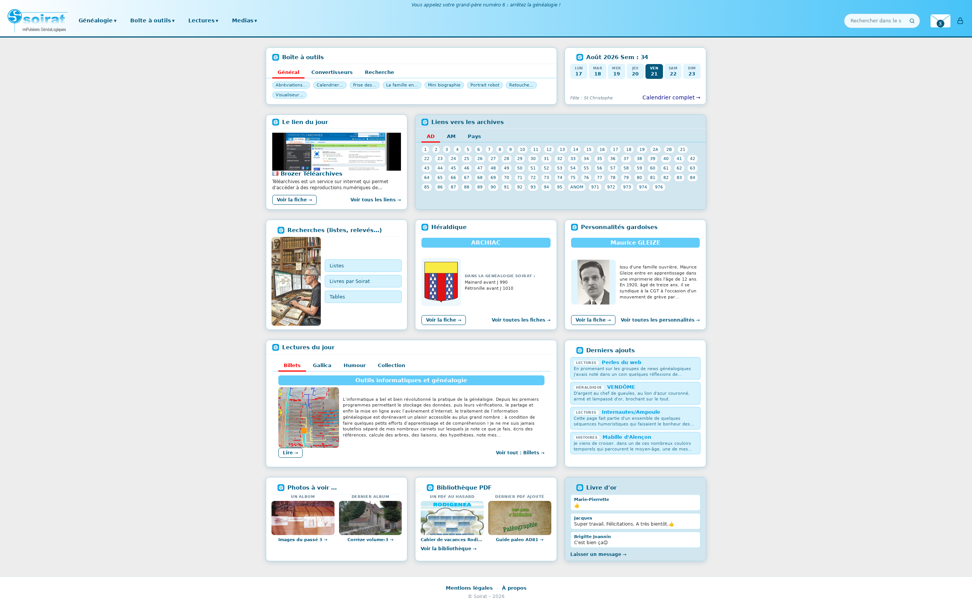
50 (519, 168)
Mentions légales (469, 588)
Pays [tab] (474, 136)
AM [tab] (451, 136)
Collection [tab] (391, 365)
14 (575, 149)
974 (643, 187)
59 (639, 168)
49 (506, 168)
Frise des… (364, 85)
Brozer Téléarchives (311, 174)
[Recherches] (296, 281)
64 (426, 177)
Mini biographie (444, 85)
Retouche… (521, 85)
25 (466, 158)
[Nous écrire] (940, 20)
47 (480, 168)
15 (589, 149)
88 (466, 187)
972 (611, 187)
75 (573, 177)
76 (586, 177)
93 (533, 187)
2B (669, 149)
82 (666, 177)
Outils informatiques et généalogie (411, 380)
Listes (337, 265)
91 (506, 187)
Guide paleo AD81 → (519, 539)
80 (639, 177)
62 (679, 168)
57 (612, 168)
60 (652, 168)
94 (546, 187)
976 (659, 187)
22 (426, 158)
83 (679, 177)
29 (519, 158)
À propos (514, 588)
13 (562, 149)
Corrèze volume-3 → (370, 539)
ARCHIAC (485, 243)
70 (506, 177)
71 (519, 177)
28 (506, 158)
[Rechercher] (912, 21)
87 (453, 187)
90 (493, 187)
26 (480, 158)
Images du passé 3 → (302, 539)
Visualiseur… (289, 95)
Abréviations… (291, 85)
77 (599, 177)
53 (559, 168)
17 (615, 149)
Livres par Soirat (350, 281)
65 (440, 177)
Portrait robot (484, 85)
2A (655, 149)
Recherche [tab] (379, 72)
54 (573, 168)
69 (493, 177)
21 (682, 149)
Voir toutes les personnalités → (660, 320)
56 (599, 168)
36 (612, 158)
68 (480, 177)
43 (426, 168)
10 (522, 149)
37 (626, 158)
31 (546, 158)
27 (493, 158)
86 (440, 187)
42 (692, 158)
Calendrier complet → (671, 97)
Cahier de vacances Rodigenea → (452, 539)
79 (626, 177)
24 (453, 158)
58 (626, 168)
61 (666, 168)
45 (453, 168)
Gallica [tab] (322, 365)
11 (535, 149)
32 (559, 158)
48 (493, 168)
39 (652, 158)
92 (519, 187)
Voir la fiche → (294, 199)
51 (533, 168)
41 (679, 158)
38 (639, 158)
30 (533, 158)
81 (652, 177)
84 (692, 177)
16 (602, 149)
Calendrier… (330, 85)
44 (440, 168)
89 (480, 187)
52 (546, 168)
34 (586, 158)
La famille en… (402, 85)
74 (559, 177)
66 (453, 177)
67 (466, 177)
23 (440, 158)
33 (573, 158)
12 (549, 149)
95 (559, 187)
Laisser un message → (598, 554)
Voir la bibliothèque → (449, 548)
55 (586, 168)
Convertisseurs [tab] (332, 72)
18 (628, 149)
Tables (337, 297)
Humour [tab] (355, 365)
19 (642, 149)
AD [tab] (431, 136)
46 (466, 168)
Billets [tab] (292, 365)
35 (599, 158)
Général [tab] (288, 72)
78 (612, 177)
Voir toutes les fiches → (521, 320)
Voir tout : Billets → (520, 452)
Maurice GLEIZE (635, 243)
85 (426, 187)
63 (692, 168)
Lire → (290, 452)
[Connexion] (960, 21)
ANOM (576, 187)
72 (533, 177)
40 (666, 158)
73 (546, 177)
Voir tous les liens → (375, 199)
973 (627, 187)
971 (595, 187)
